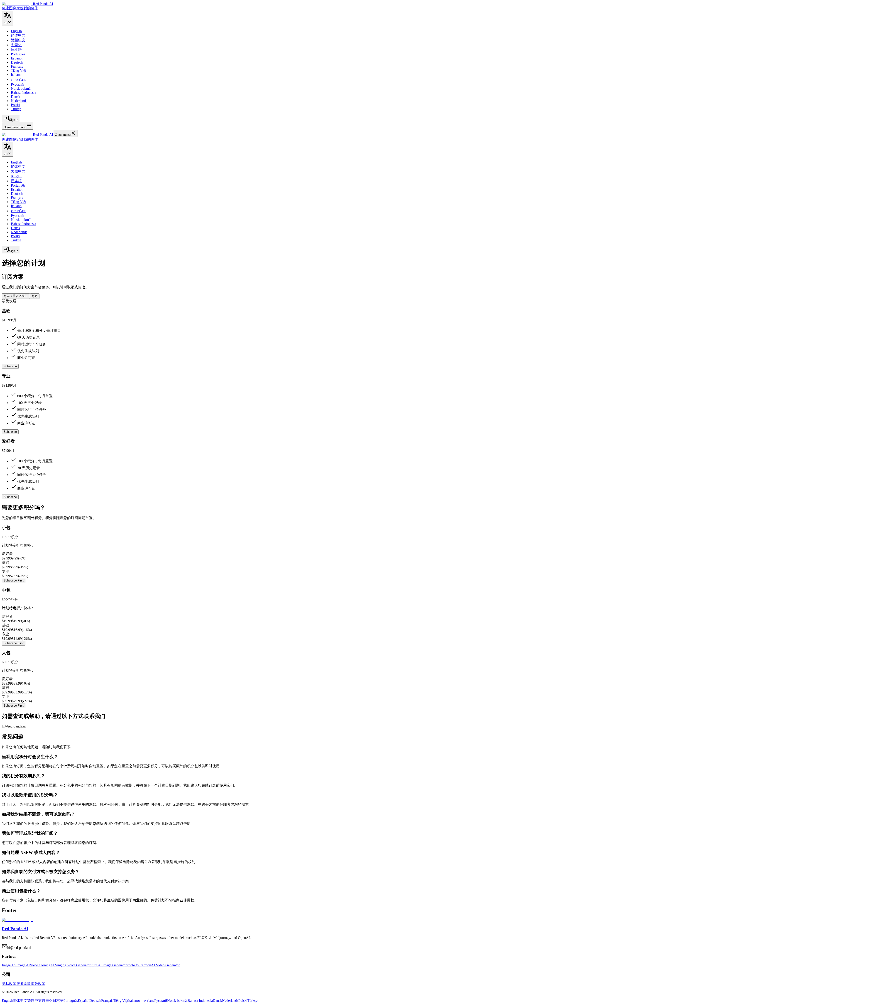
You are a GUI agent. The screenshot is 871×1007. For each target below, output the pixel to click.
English (7, 1000)
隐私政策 (9, 984)
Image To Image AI (16, 965)
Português (71, 1000)
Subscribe (10, 366)
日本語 (58, 1000)
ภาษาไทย (146, 1000)
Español (83, 1000)
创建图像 (9, 139)
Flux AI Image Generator (109, 965)
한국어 (47, 1000)
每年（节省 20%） (16, 296)
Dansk (217, 1000)
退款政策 (38, 984)
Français (107, 1000)
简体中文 (20, 1000)
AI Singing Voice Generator (70, 965)
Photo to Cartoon (139, 965)
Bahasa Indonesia (200, 1000)
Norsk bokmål (177, 1000)
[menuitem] (16, 31)
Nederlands (230, 1000)
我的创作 (31, 139)
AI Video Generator (165, 965)
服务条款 (23, 984)
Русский (160, 1000)
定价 (20, 139)
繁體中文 (34, 1000)
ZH (5, 23)
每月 (35, 296)
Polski (242, 1000)
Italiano (133, 1000)
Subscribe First (14, 580)
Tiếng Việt (120, 1000)
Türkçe (252, 1000)
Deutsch (95, 1000)
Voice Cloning (40, 965)
